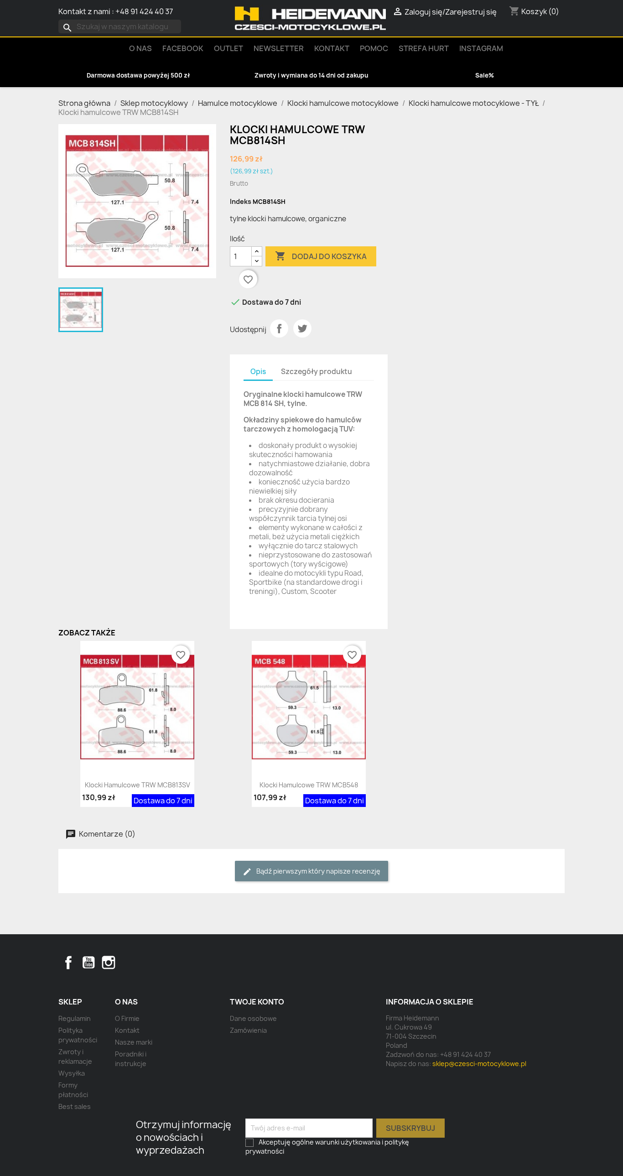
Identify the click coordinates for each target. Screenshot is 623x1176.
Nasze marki (133, 1042)
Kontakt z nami (84, 11)
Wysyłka (71, 1073)
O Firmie (127, 1018)
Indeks (240, 201)
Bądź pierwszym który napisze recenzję (317, 871)
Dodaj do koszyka (321, 255)
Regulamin (74, 1018)
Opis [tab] (258, 371)
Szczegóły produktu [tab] (316, 371)
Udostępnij (279, 328)
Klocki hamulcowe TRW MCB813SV (137, 785)
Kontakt (331, 48)
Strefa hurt (424, 48)
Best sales (74, 1106)
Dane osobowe (253, 1018)
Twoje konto (257, 1002)
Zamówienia (248, 1030)
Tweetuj (302, 328)
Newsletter (279, 48)
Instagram (481, 48)
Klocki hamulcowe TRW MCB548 (309, 785)
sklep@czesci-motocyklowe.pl (479, 1063)
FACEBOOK (182, 48)
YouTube (88, 962)
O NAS (140, 48)
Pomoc (374, 48)
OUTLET (228, 48)
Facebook (68, 962)
